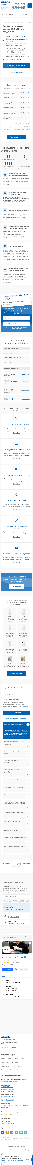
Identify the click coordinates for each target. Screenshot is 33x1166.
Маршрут (9, 969)
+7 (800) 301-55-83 (18, 3)
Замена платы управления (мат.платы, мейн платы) (9, 92)
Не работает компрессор (7, 374)
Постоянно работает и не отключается (7, 390)
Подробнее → (25, 374)
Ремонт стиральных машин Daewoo (12, 1058)
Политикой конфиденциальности (20, 901)
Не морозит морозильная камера (7, 382)
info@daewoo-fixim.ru (8, 1096)
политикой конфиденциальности (19, 328)
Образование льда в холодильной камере (7, 399)
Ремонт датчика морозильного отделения (9, 112)
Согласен (27, 1160)
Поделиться (2, 1132)
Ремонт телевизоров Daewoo (10, 1062)
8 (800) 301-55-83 (7, 1091)
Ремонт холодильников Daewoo (11, 1066)
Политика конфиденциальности (16, 1146)
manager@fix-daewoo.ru (9, 1101)
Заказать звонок (16, 586)
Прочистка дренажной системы (8, 117)
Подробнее (16, 433)
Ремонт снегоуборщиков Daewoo (12, 1070)
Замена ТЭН (6, 97)
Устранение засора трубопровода (8, 102)
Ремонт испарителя (8, 107)
